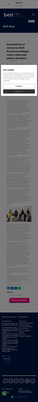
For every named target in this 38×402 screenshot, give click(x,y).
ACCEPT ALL (19, 91)
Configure (19, 86)
